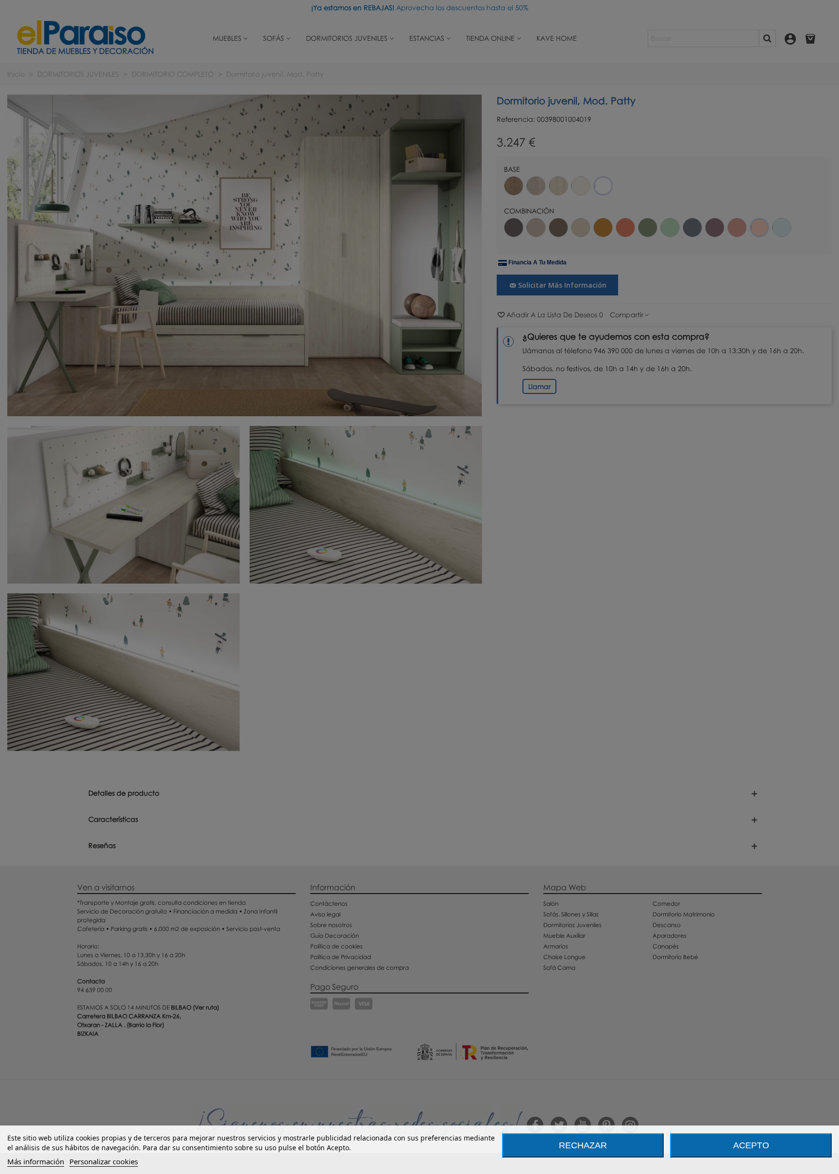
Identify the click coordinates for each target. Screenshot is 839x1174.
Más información (35, 1161)
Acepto (751, 1145)
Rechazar (583, 1145)
